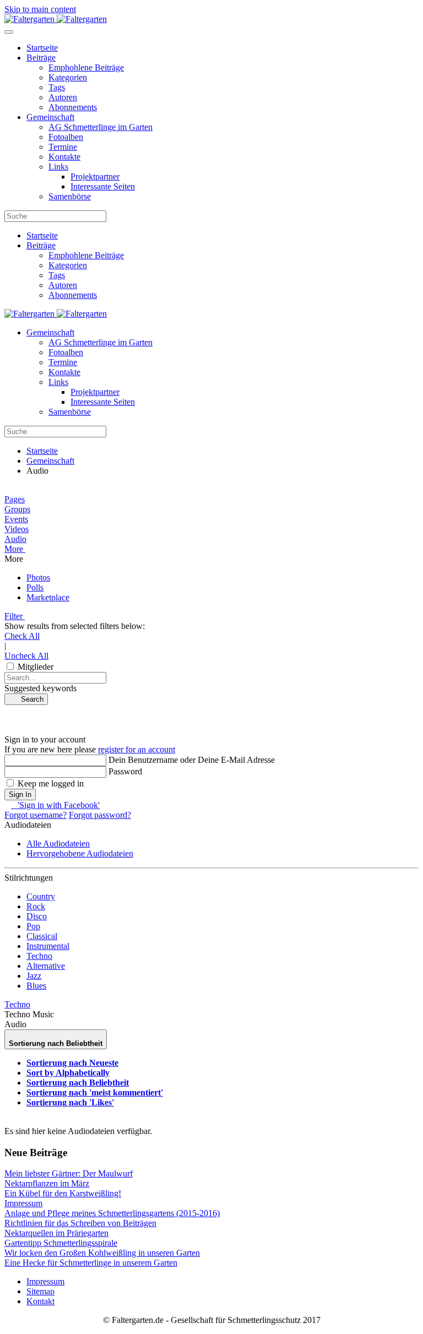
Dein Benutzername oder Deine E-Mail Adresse (192, 759)
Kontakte (64, 156)
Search (29, 699)
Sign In (20, 794)
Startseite (42, 47)
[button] (211, 549)
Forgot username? (35, 815)
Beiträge (41, 57)
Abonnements (72, 107)
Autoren (62, 97)
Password (125, 771)
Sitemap (40, 1291)
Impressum (45, 1281)
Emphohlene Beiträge (86, 67)
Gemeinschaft (50, 117)
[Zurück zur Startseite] (55, 19)
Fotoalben (65, 137)
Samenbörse (69, 196)
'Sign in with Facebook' (55, 805)
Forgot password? (100, 815)
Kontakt (40, 1301)
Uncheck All (26, 655)
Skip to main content (40, 9)
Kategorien (67, 77)
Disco (36, 916)
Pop (33, 926)
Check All (22, 636)
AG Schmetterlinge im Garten (100, 127)
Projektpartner (95, 176)
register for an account (136, 749)
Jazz (33, 975)
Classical (41, 936)
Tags (56, 87)
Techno (39, 956)
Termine (62, 146)
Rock (35, 906)
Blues (36, 985)
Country (40, 896)
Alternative (45, 965)
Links (58, 166)
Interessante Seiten (102, 186)
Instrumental (47, 946)
